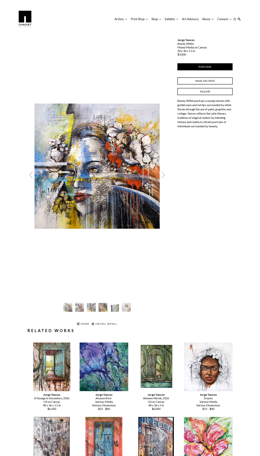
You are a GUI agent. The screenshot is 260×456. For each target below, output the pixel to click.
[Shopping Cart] (234, 19)
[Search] (239, 19)
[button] (121, 19)
